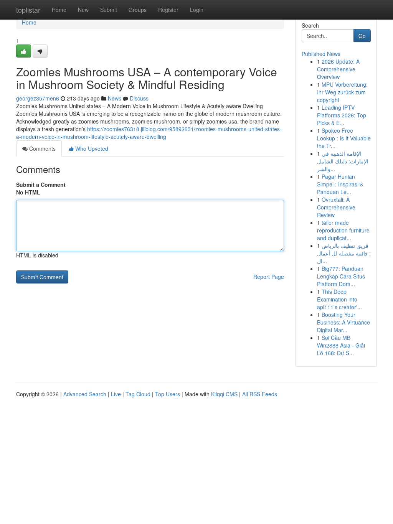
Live (116, 394)
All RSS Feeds (259, 394)
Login (196, 9)
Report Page (268, 276)
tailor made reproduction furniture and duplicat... (343, 230)
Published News (321, 54)
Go (362, 36)
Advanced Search (84, 394)
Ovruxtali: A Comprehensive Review (336, 207)
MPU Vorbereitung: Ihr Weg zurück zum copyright (342, 92)
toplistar (28, 10)
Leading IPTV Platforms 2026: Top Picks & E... (341, 115)
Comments (42, 148)
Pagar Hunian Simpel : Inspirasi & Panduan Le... (340, 184)
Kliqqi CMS (224, 394)
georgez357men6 (37, 98)
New (83, 9)
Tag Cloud (137, 394)
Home (59, 9)
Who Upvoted (91, 148)
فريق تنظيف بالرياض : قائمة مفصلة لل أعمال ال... (344, 253)
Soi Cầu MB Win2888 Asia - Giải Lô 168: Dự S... (341, 345)
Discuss (139, 98)
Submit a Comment (41, 184)
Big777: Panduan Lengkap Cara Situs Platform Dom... (341, 276)
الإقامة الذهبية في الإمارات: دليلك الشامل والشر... (342, 161)
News (114, 98)
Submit (108, 9)
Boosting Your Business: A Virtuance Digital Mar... (343, 322)
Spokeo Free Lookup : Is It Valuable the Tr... (344, 138)
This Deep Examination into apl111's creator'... (339, 299)
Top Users (167, 394)
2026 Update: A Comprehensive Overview (338, 69)
